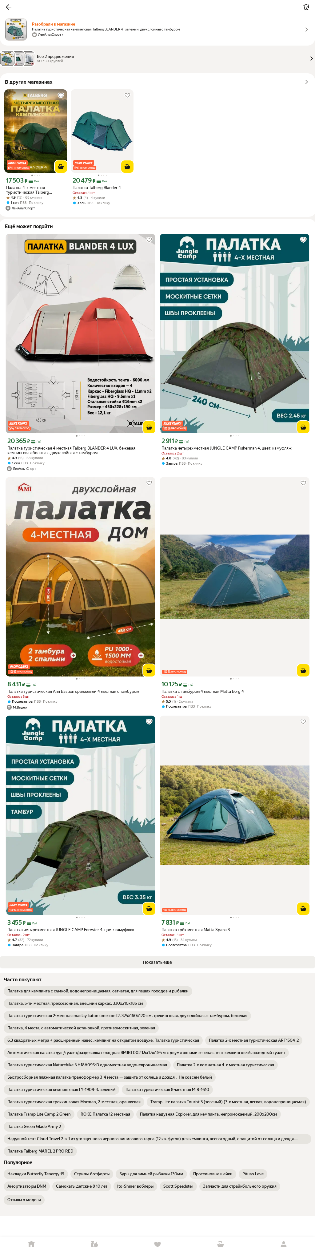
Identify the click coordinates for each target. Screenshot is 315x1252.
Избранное (157, 1244)
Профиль (283, 1244)
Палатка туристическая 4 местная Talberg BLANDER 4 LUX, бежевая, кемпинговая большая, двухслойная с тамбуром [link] (71, 450)
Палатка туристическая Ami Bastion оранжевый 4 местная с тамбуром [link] (73, 691)
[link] (98, 991)
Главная (31, 1244)
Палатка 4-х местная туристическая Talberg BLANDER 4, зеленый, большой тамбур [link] (34, 190)
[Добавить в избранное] (61, 95)
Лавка (94, 1244)
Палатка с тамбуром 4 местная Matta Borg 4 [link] (202, 691)
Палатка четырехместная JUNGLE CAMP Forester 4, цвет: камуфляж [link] (70, 929)
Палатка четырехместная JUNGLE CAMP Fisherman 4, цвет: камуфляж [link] (226, 448)
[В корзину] (61, 166)
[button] (8, 7)
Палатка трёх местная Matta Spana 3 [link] (195, 929)
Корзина (220, 1244)
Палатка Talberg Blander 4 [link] (97, 187)
